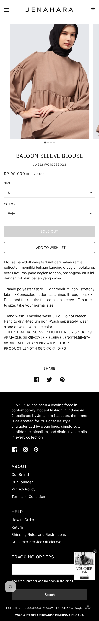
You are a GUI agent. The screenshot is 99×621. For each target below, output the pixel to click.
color (10, 204)
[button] (49, 247)
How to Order (23, 520)
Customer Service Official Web (37, 542)
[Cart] (93, 9)
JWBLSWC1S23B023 (49, 164)
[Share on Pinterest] (62, 379)
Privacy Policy (23, 489)
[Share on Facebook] (37, 379)
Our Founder (22, 482)
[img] (15, 449)
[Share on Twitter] (49, 379)
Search (50, 595)
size (7, 183)
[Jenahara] (49, 9)
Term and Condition (28, 496)
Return (17, 527)
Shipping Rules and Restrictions (39, 534)
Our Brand (20, 474)
